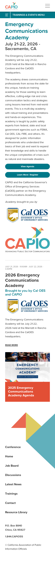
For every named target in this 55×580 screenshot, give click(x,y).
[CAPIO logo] (27, 239)
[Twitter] (28, 563)
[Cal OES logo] (27, 215)
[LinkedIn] (8, 563)
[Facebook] (18, 563)
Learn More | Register (27, 174)
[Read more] (27, 367)
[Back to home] (11, 5)
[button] (47, 5)
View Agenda (27, 166)
